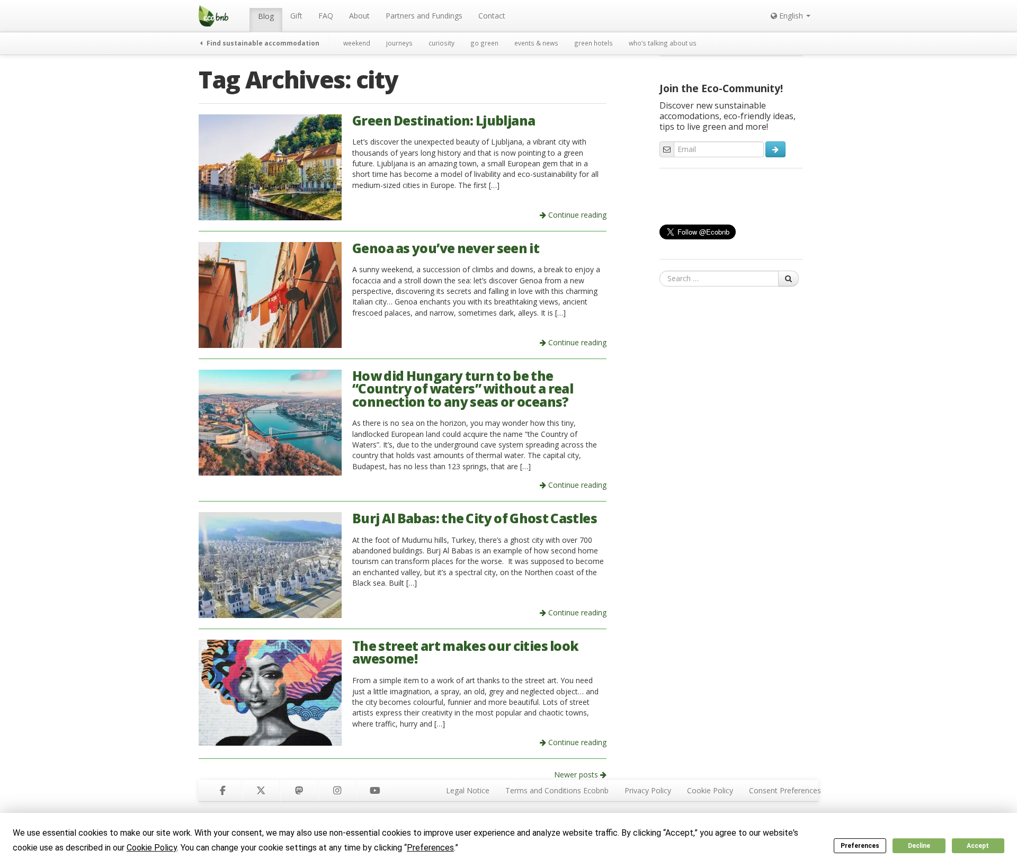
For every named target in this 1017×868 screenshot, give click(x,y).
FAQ (325, 16)
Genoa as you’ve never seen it (445, 248)
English (791, 16)
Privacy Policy (648, 790)
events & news (536, 43)
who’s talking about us (663, 43)
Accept (978, 845)
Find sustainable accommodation (262, 43)
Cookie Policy (710, 790)
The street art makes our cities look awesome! (465, 652)
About (359, 16)
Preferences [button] (430, 848)
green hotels (593, 43)
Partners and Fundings (424, 16)
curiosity (441, 43)
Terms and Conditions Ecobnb (557, 790)
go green (484, 43)
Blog (266, 16)
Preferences (860, 845)
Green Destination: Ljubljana (443, 120)
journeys (399, 43)
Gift (296, 16)
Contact (491, 16)
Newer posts (577, 774)
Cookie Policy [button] (152, 848)
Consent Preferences (785, 790)
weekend (356, 43)
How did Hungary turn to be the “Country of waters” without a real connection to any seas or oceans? (462, 388)
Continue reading (576, 215)
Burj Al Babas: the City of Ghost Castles (474, 518)
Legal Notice (467, 790)
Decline (919, 845)
